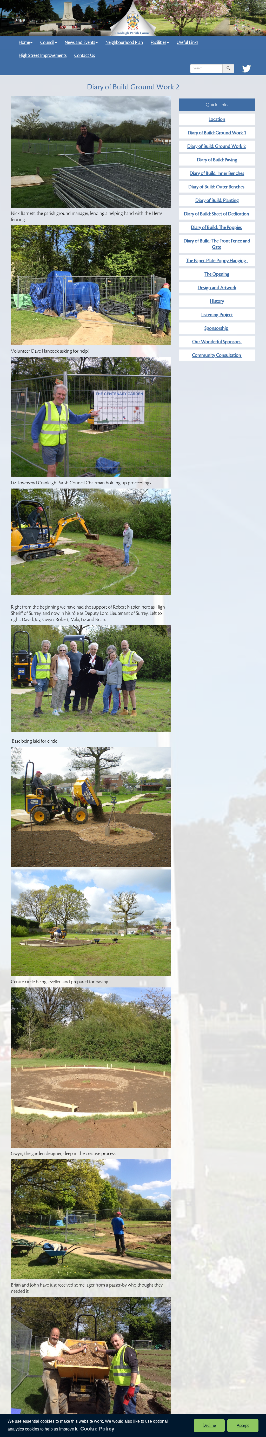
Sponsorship (216, 328)
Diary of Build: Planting (217, 200)
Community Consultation (217, 355)
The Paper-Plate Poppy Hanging (217, 260)
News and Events (80, 42)
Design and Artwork (217, 287)
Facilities (158, 42)
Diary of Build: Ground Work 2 (216, 146)
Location (217, 119)
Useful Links (187, 42)
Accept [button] (243, 1425)
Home (24, 42)
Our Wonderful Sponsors (217, 341)
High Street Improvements (42, 55)
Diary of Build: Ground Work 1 (217, 132)
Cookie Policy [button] (97, 1429)
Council (47, 42)
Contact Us (84, 55)
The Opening (216, 274)
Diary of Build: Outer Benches (216, 186)
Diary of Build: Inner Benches (217, 173)
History (217, 301)
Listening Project (217, 314)
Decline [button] (209, 1425)
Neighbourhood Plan (124, 42)
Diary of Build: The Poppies (216, 227)
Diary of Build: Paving (217, 159)
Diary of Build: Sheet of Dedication (216, 213)
